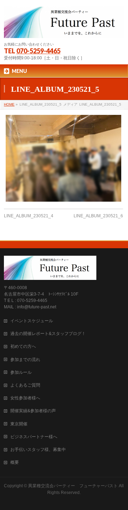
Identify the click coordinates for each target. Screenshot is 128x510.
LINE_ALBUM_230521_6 (98, 215)
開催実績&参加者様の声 (33, 410)
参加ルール (21, 372)
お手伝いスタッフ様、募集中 (38, 449)
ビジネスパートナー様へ (33, 436)
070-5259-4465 (38, 51)
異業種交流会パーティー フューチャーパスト (73, 485)
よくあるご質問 (25, 385)
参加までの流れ (25, 359)
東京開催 (18, 423)
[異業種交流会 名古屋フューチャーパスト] (64, 29)
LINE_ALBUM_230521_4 (28, 215)
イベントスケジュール (31, 320)
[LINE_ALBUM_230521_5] (63, 158)
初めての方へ (23, 346)
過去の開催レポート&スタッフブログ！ (48, 333)
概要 (14, 462)
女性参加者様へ (25, 397)
